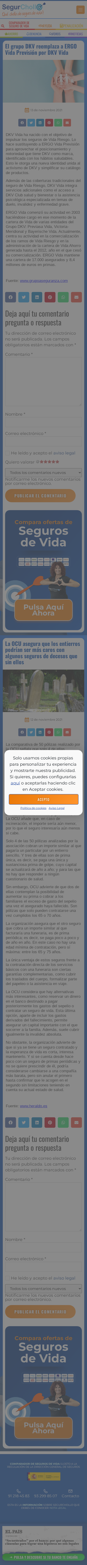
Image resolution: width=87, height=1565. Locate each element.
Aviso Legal (56, 808)
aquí (15, 782)
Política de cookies (33, 808)
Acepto (43, 799)
